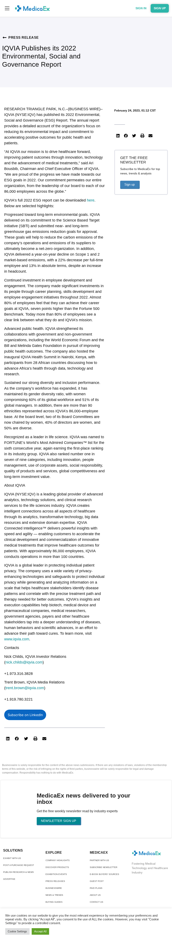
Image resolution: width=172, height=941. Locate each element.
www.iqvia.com (16, 639)
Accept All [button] (40, 931)
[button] (7, 8)
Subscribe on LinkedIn (25, 715)
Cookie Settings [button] (17, 931)
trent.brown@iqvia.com (24, 688)
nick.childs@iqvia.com (24, 662)
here (90, 200)
